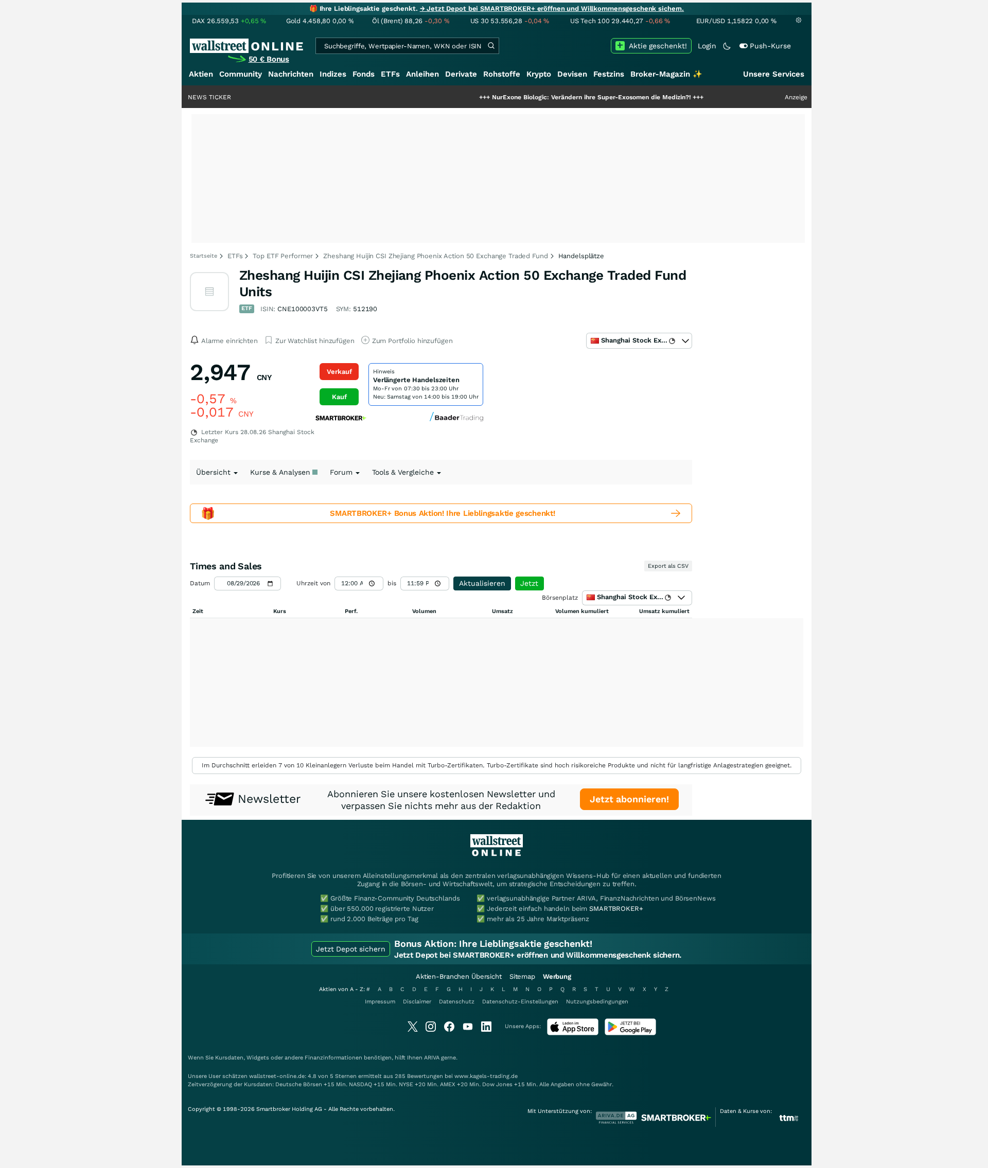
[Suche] (491, 45)
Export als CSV (668, 566)
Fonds (363, 74)
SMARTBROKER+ (616, 908)
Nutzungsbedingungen (597, 1001)
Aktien (201, 74)
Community (240, 74)
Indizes (333, 74)
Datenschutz (456, 1001)
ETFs (390, 74)
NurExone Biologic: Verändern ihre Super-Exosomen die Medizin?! (558, 97)
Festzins (608, 74)
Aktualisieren (482, 583)
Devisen (572, 74)
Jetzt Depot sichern (350, 949)
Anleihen (422, 74)
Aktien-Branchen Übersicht (459, 976)
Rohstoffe (501, 74)
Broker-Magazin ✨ (666, 74)
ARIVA (431, 1057)
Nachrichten (290, 74)
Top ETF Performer (283, 256)
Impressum (380, 1001)
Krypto (538, 74)
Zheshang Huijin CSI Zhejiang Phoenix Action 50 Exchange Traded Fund (435, 256)
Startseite (203, 256)
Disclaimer (417, 1001)
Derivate (461, 74)
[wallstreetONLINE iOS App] (572, 1033)
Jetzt (529, 583)
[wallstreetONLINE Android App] (630, 1033)
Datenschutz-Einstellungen (520, 1001)
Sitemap (522, 976)
